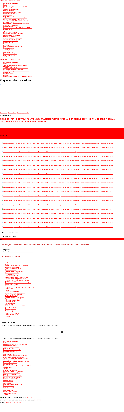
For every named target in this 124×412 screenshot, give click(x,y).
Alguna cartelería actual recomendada (13, 19)
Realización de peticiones (10, 54)
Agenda (5, 31)
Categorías (6, 250)
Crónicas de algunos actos (10, 41)
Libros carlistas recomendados (11, 35)
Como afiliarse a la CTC (10, 16)
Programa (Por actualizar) (10, 25)
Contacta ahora (7, 29)
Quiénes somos (7, 15)
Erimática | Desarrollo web (13, 402)
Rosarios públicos (8, 42)
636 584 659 (37, 400)
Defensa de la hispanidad (10, 13)
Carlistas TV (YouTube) (9, 36)
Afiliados (5, 56)
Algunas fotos (7, 51)
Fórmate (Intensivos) (9, 22)
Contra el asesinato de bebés (11, 9)
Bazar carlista (7, 45)
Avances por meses (9, 49)
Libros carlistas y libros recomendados (18, 113)
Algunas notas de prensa (10, 32)
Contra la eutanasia (8, 10)
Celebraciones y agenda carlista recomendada (16, 23)
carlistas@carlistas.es (6, 138)
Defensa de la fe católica (10, 7)
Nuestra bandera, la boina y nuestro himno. (15, 6)
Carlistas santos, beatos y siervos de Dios (15, 18)
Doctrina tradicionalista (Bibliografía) (13, 33)
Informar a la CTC (8, 52)
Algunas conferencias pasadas (11, 39)
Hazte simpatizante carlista (10, 3)
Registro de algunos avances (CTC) (13, 46)
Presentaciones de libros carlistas (12, 38)
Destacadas (3, 113)
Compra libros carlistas (9, 55)
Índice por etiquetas (8, 48)
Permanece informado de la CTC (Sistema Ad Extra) (17, 28)
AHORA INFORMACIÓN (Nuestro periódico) (15, 20)
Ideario (5, 5)
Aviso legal (30, 397)
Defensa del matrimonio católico (12, 12)
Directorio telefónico (8, 26)
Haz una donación (8, 44)
